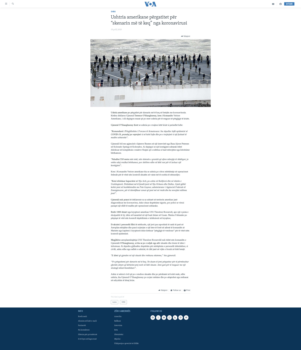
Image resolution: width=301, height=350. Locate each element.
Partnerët (82, 325)
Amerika (117, 317)
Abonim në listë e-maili (87, 321)
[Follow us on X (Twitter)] (158, 317)
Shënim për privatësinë (87, 335)
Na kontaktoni (84, 330)
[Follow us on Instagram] (169, 317)
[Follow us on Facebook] (152, 317)
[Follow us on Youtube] (164, 317)
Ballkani (117, 321)
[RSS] (175, 317)
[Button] (185, 36)
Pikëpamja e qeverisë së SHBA (126, 343)
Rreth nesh (82, 317)
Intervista (118, 325)
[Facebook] (280, 4)
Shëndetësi (118, 335)
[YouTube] (273, 4)
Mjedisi (117, 339)
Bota (116, 330)
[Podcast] (180, 317)
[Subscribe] (186, 317)
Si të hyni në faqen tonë (87, 339)
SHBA (113, 12)
